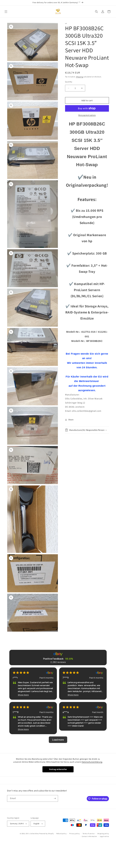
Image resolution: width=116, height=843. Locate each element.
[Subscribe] (55, 798)
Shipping (79, 77)
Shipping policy (103, 834)
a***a (66, 712)
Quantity (68, 82)
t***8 (16, 712)
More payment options (87, 115)
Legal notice (104, 836)
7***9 (66, 677)
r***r (15, 677)
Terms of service (88, 834)
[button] (6, 11)
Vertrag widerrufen (58, 769)
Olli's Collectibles (32, 834)
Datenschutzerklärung (92, 762)
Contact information (89, 836)
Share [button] (71, 419)
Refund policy (61, 834)
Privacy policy (74, 834)
